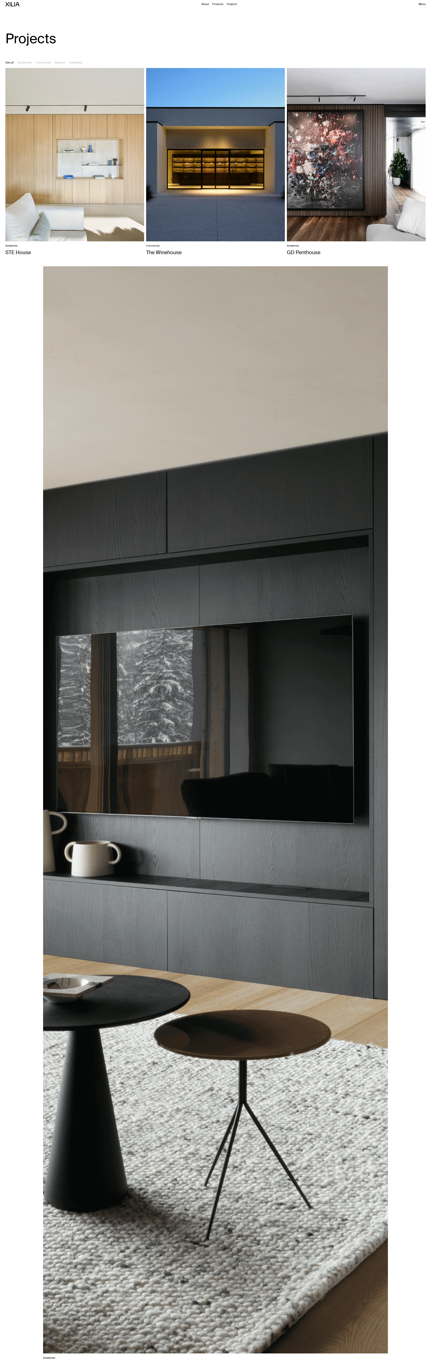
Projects (232, 4)
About (205, 4)
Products (217, 4)
